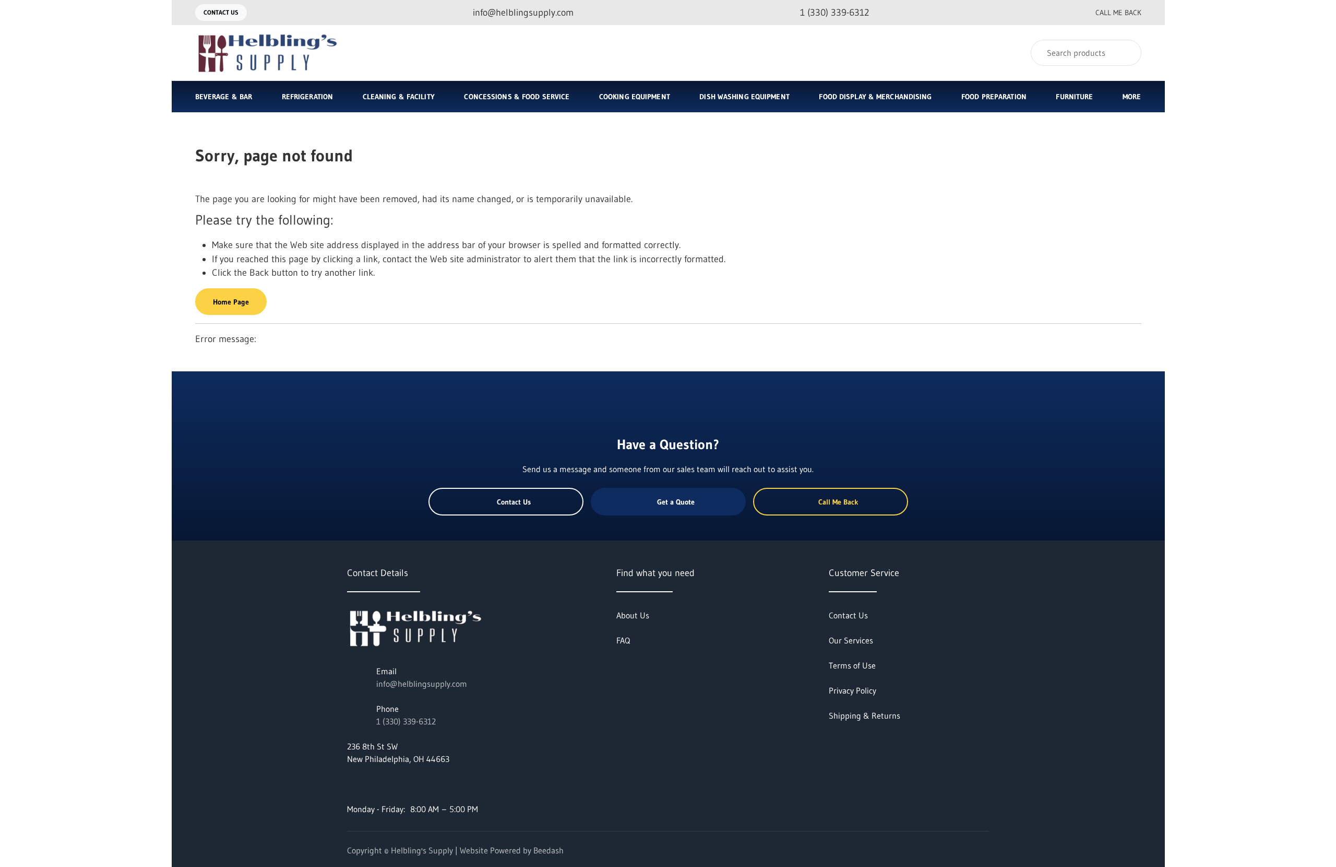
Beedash (548, 850)
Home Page (231, 302)
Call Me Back (1118, 12)
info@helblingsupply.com (421, 683)
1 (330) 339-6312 (406, 721)
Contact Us (221, 12)
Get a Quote (676, 502)
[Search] (1126, 53)
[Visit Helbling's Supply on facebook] (351, 784)
